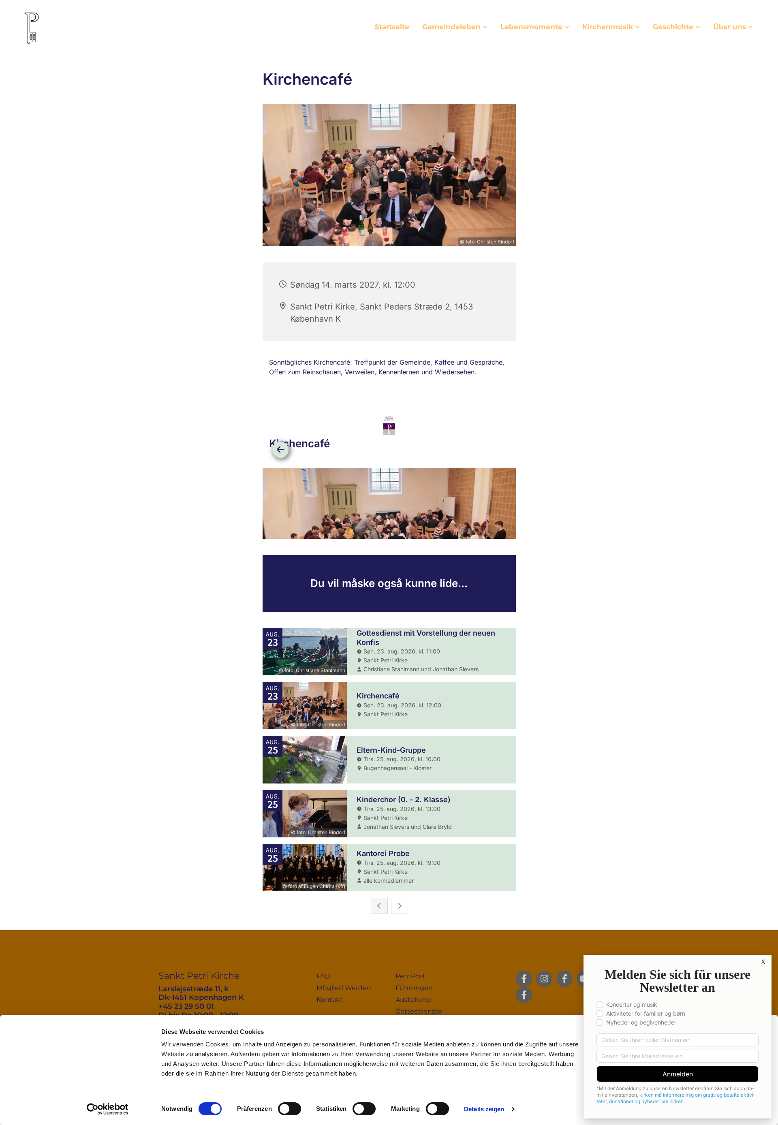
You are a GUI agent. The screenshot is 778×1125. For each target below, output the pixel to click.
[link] (455, 27)
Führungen (414, 988)
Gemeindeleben (451, 27)
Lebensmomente (531, 27)
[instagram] (544, 979)
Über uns (729, 27)
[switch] (289, 1108)
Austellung (413, 999)
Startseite (392, 27)
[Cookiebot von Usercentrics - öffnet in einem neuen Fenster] (107, 1109)
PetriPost (410, 976)
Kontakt (329, 999)
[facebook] (524, 979)
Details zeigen (484, 1109)
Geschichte (673, 27)
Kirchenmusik (607, 27)
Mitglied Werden (343, 988)
